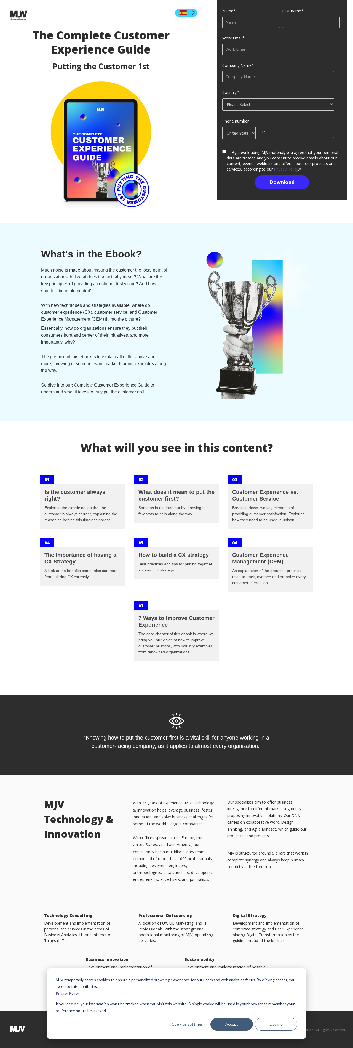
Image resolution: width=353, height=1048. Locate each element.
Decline (276, 1024)
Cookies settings (187, 1024)
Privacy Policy (67, 993)
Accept (231, 1024)
